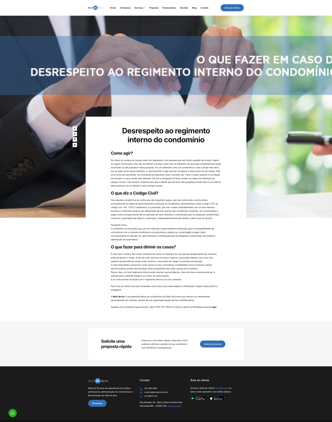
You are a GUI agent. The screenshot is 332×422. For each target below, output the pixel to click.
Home (113, 8)
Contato (204, 8)
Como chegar (174, 406)
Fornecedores (169, 8)
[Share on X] (75, 134)
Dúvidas (184, 8)
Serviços (138, 8)
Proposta (153, 8)
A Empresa (125, 8)
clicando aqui (222, 388)
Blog (194, 8)
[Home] (95, 7)
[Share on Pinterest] (75, 139)
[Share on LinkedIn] (75, 145)
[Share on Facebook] (75, 128)
